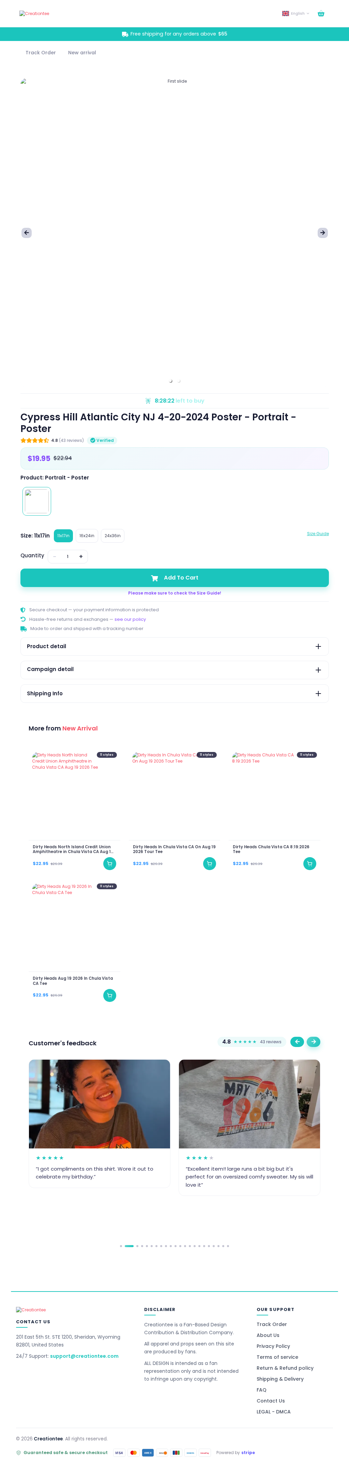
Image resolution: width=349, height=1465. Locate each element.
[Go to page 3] (137, 1246)
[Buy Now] (109, 863)
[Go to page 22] (228, 1246)
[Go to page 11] (175, 1246)
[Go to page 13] (185, 1246)
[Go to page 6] (152, 1246)
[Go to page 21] (223, 1246)
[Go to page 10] (171, 1246)
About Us (268, 1335)
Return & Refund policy (285, 1368)
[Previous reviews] (297, 1042)
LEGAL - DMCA (274, 1411)
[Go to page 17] (204, 1246)
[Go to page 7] (156, 1246)
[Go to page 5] (147, 1246)
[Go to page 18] (209, 1246)
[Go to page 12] (180, 1246)
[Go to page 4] (142, 1246)
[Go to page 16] (199, 1246)
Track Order (272, 1324)
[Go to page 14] (190, 1246)
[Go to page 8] (161, 1246)
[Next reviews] (313, 1042)
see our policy (130, 619)
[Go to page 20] (218, 1246)
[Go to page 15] (195, 1246)
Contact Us (271, 1400)
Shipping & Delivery (280, 1379)
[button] (170, 380)
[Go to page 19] (214, 1246)
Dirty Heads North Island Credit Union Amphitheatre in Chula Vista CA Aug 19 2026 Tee (73, 850)
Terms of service (277, 1357)
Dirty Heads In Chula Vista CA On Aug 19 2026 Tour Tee (174, 850)
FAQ (262, 1389)
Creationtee (48, 1439)
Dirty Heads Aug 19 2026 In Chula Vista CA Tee (73, 981)
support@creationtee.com (84, 1356)
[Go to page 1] (121, 1246)
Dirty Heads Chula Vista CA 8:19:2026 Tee (271, 850)
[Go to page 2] (129, 1246)
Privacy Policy (273, 1346)
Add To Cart (181, 578)
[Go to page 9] (166, 1246)
